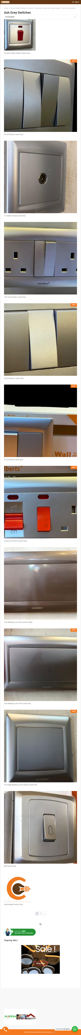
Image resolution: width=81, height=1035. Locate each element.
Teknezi (54, 1032)
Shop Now (40, 963)
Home (6, 8)
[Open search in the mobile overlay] (40, 924)
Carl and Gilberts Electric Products (21, 8)
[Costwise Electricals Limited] (5, 2)
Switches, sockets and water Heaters (48, 8)
